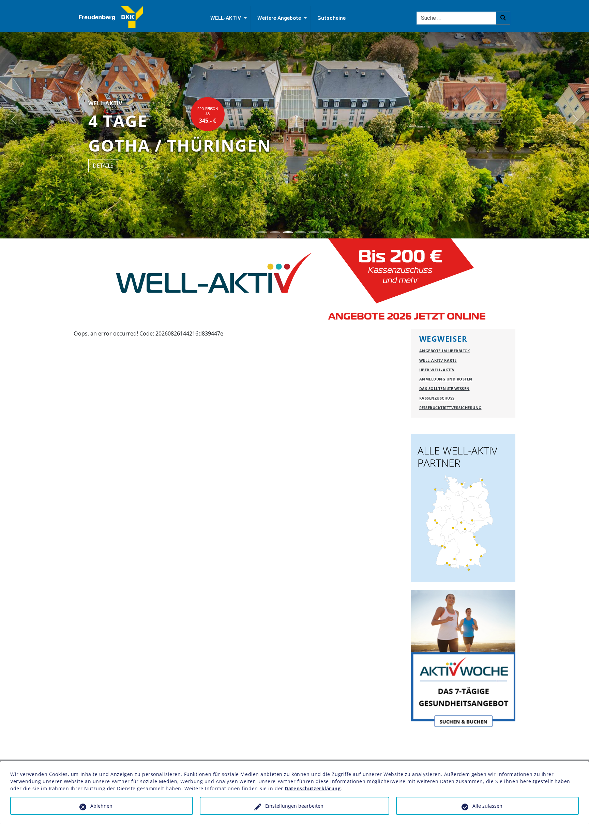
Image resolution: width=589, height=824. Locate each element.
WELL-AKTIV (225, 18)
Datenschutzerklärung (313, 788)
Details (103, 165)
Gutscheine (331, 18)
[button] (13, 119)
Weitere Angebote (279, 18)
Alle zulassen (487, 806)
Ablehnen (101, 806)
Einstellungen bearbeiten (294, 806)
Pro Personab (207, 115)
